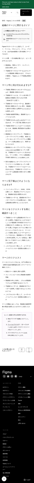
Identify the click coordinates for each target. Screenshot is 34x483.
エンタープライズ (23, 407)
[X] (4, 376)
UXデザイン (6, 390)
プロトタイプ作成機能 (24, 390)
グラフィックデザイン (9, 397)
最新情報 (5, 453)
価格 (19, 403)
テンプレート (6, 407)
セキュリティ (21, 416)
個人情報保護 (6, 473)
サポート (5, 440)
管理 (3, 20)
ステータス (6, 476)
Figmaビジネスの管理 (13, 20)
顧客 (19, 413)
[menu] (25, 376)
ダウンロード (6, 450)
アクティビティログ (17, 120)
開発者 (4, 444)
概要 (24, 20)
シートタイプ (26, 108)
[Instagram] (12, 376)
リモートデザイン (7, 410)
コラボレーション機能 (24, 397)
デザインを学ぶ (7, 447)
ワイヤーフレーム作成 (9, 400)
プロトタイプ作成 (7, 393)
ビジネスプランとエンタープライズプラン (17, 34)
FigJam (20, 400)
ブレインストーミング (9, 403)
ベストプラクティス (8, 437)
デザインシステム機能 (24, 393)
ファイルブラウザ (13, 324)
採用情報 (5, 460)
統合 (19, 420)
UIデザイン (6, 387)
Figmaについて (7, 463)
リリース (5, 457)
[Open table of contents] (4, 479)
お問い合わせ (21, 423)
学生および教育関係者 (24, 410)
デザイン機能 (21, 387)
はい (21, 350)
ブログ (4, 434)
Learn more (5, 6)
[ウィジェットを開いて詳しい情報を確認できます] (27, 480)
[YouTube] (8, 376)
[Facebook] (15, 376)
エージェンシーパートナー (9, 468)
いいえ (29, 350)
